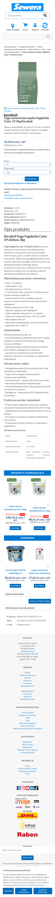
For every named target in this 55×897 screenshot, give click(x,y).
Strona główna (10, 47)
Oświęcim (27, 696)
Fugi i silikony (33, 49)
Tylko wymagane (24, 891)
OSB (27, 718)
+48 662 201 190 (31, 654)
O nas (27, 766)
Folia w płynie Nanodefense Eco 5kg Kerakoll (39, 510)
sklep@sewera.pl (27, 651)
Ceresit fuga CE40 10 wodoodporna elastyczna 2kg (15, 573)
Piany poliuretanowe (27, 723)
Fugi (43, 49)
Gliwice (27, 678)
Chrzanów (27, 694)
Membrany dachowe (27, 715)
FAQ (27, 774)
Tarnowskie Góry (27, 686)
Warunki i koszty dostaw (27, 750)
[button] (48, 505)
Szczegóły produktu (26, 47)
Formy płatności (27, 752)
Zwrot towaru (27, 744)
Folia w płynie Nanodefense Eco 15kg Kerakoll (15, 509)
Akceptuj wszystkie (42, 891)
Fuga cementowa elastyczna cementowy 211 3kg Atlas (40, 573)
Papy (27, 720)
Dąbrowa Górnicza (27, 675)
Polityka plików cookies (27, 768)
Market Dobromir (27, 699)
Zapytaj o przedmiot (13, 195)
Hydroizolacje (27, 712)
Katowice (28, 680)
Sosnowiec (27, 683)
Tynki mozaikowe (27, 726)
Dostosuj (8, 891)
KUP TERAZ (15, 528)
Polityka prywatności (27, 771)
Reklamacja (27, 747)
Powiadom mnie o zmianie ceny (18, 198)
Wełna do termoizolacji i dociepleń (27, 728)
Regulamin (27, 742)
